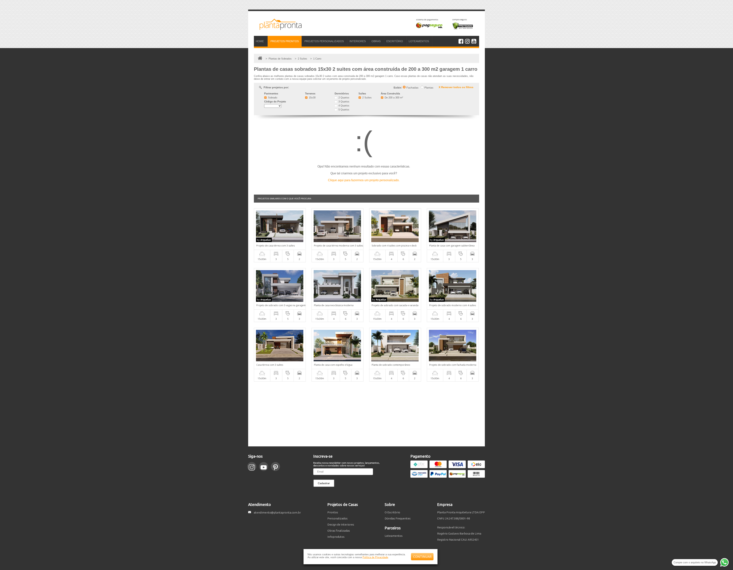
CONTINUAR (422, 557)
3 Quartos (343, 101)
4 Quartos (343, 105)
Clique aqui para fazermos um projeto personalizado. (364, 180)
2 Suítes (367, 97)
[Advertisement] (366, 414)
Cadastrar (324, 483)
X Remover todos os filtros (456, 87)
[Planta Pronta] (278, 28)
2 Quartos (343, 97)
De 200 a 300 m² (393, 97)
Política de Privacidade (375, 557)
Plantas (428, 87)
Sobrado (272, 97)
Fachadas (412, 87)
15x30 (312, 97)
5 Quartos (343, 109)
